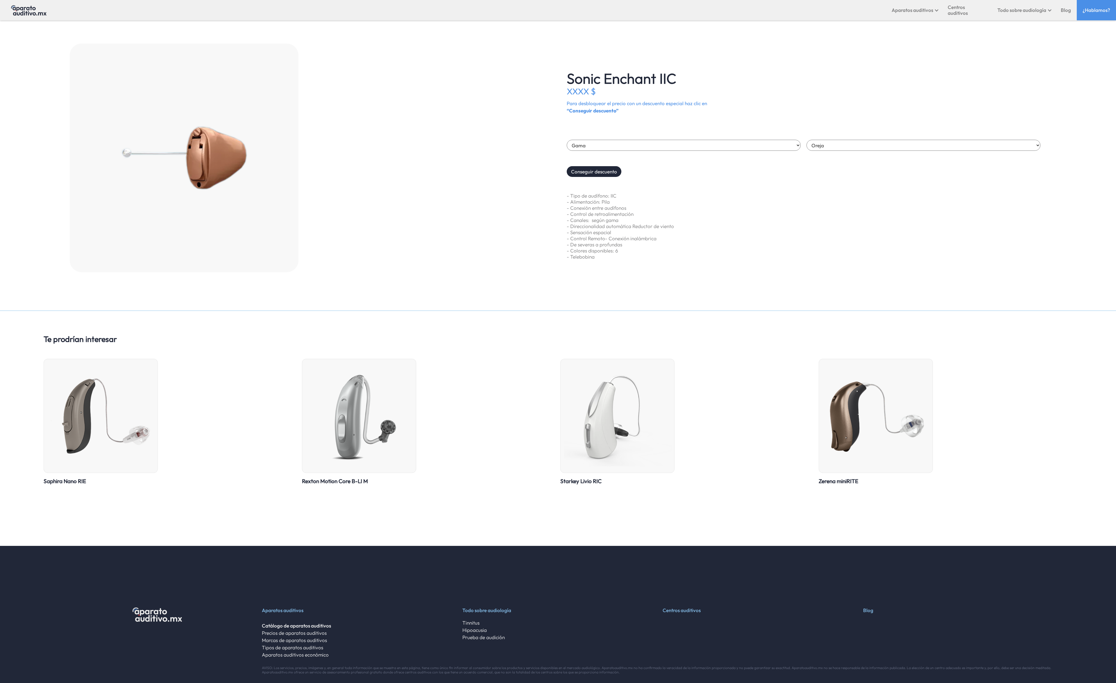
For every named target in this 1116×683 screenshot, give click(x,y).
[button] (915, 10)
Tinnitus (471, 623)
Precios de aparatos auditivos (294, 633)
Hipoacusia (474, 630)
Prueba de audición (483, 637)
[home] (29, 10)
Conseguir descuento (594, 171)
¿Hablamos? (1096, 10)
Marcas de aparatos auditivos (294, 640)
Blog (1066, 10)
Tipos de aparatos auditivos (292, 647)
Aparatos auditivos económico (295, 654)
